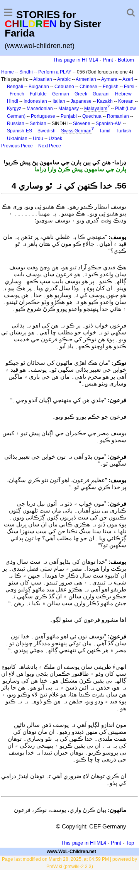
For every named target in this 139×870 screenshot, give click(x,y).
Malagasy (68, 108)
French (17, 94)
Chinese (88, 86)
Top (130, 843)
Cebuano (64, 86)
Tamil (104, 131)
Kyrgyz (14, 108)
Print (108, 60)
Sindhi (26, 72)
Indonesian (35, 101)
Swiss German (76, 131)
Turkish (123, 131)
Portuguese (43, 116)
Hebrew (123, 94)
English (111, 86)
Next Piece (49, 146)
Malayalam (95, 108)
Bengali (15, 86)
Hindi (12, 101)
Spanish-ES (19, 131)
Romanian (118, 116)
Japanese (81, 101)
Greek (81, 94)
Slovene (81, 123)
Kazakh (105, 101)
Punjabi (69, 116)
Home (7, 72)
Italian (59, 101)
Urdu (38, 138)
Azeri (127, 79)
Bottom (126, 60)
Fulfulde (38, 94)
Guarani (101, 94)
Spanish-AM (109, 123)
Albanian (42, 79)
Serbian (38, 123)
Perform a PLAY (54, 72)
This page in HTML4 (75, 60)
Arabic (64, 79)
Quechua (92, 116)
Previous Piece (17, 146)
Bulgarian (39, 86)
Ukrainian (17, 138)
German (60, 94)
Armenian (86, 79)
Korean (126, 101)
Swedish (46, 131)
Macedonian (40, 108)
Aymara (109, 79)
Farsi (129, 86)
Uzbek (55, 138)
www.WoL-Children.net (71, 851)
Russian (15, 123)
